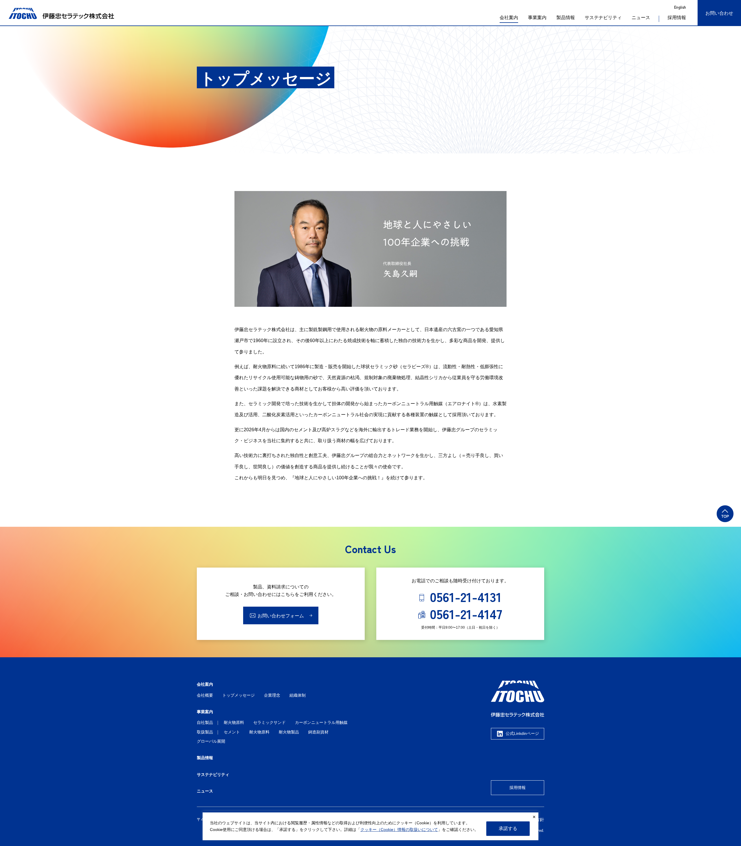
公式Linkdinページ (522, 733)
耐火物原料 (234, 722)
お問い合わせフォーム (281, 615)
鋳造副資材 (318, 732)
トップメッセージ (238, 695)
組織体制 (297, 695)
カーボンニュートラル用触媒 (321, 722)
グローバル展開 (211, 741)
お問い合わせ (719, 13)
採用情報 (517, 787)
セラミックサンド (269, 722)
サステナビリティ (603, 17)
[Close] (534, 817)
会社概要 (205, 695)
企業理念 (272, 695)
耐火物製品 (289, 732)
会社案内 (509, 17)
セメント (232, 732)
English (680, 7)
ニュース (641, 17)
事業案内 (537, 17)
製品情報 (565, 17)
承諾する (508, 828)
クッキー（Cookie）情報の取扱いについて (399, 829)
